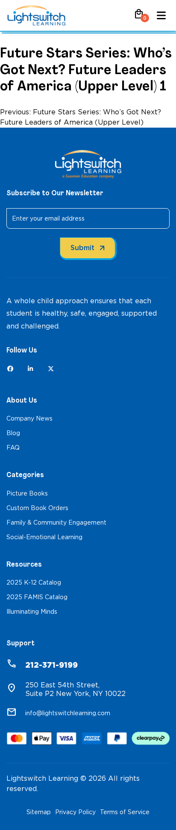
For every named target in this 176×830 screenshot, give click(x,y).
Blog (13, 433)
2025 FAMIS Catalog (36, 597)
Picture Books (27, 493)
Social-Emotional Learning (44, 537)
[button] (139, 17)
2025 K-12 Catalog (33, 582)
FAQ (13, 447)
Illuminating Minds (31, 611)
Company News (29, 418)
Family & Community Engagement (56, 522)
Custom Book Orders (37, 508)
